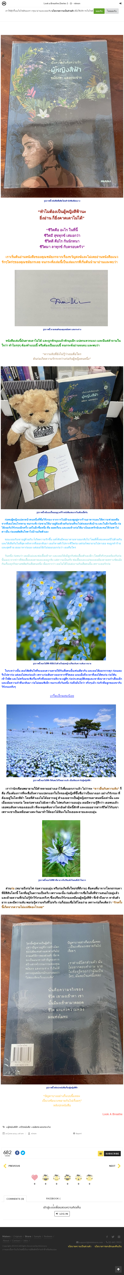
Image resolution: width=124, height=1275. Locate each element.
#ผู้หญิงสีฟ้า (12, 1127)
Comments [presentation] (15, 1198)
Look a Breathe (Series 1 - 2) (58, 3)
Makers (11, 3)
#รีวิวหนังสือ (24, 1127)
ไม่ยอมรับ (112, 11)
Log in (63, 1213)
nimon (77, 3)
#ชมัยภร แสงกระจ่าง (41, 1127)
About (6, 1240)
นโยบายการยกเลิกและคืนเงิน (108, 1246)
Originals (17, 1236)
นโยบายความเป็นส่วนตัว (63, 10)
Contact (16, 1240)
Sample (37, 1236)
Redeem (48, 1236)
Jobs (25, 1240)
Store (22, 3)
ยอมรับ (99, 11)
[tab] (15, 1198)
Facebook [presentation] (53, 1199)
